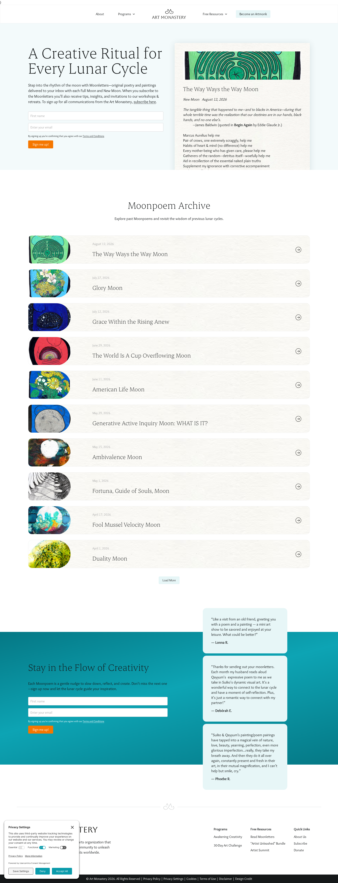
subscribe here (145, 101)
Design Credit (243, 879)
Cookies (191, 879)
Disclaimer (226, 879)
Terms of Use (208, 879)
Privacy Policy (151, 879)
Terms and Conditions (93, 136)
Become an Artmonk (253, 14)
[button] (126, 14)
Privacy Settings (173, 879)
